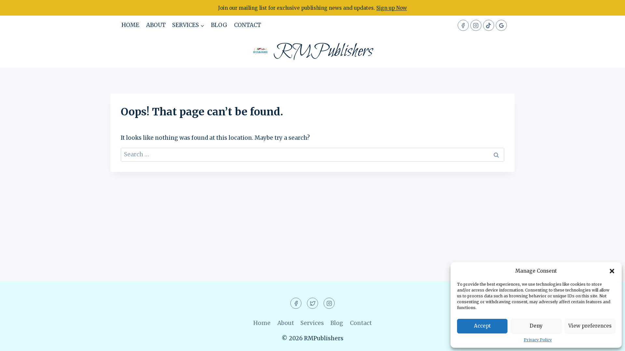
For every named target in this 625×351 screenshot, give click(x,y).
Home (130, 25)
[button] (612, 271)
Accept (482, 326)
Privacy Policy (538, 339)
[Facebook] (463, 25)
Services (312, 323)
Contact (247, 25)
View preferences (590, 326)
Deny (536, 326)
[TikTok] (488, 25)
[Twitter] (312, 303)
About (156, 25)
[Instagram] (475, 25)
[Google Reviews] (501, 25)
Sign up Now (391, 8)
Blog (219, 25)
